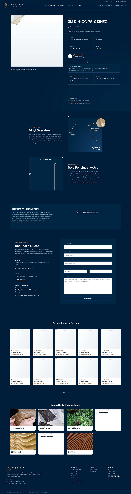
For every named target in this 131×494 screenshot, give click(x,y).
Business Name (68, 252)
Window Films (74, 473)
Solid (31, 11)
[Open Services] (81, 5)
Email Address (68, 260)
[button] (65, 392)
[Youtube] (115, 476)
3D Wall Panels (16, 452)
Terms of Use (44, 492)
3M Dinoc (70, 18)
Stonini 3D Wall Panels (76, 480)
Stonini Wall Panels (46, 437)
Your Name (67, 243)
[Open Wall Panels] (63, 5)
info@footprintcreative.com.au (74, 103)
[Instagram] (112, 476)
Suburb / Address (94, 268)
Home (18, 11)
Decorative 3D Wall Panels (77, 482)
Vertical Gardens (74, 428)
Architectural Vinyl (24, 11)
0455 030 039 (87, 103)
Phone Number (68, 268)
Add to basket (78, 56)
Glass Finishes (45, 428)
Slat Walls (71, 452)
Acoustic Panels (102, 413)
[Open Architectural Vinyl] (54, 5)
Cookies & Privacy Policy (33, 492)
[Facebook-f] (109, 476)
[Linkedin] (118, 476)
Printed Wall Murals (76, 475)
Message (66, 276)
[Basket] (125, 5)
